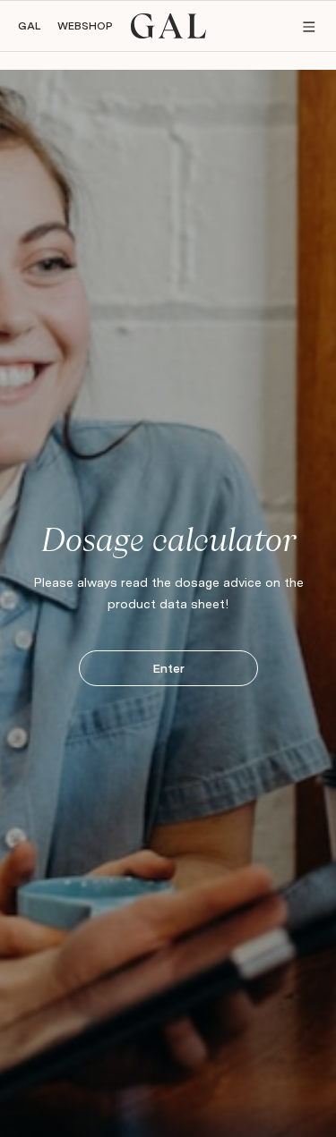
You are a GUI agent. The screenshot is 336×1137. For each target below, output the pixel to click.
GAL (29, 26)
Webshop (85, 26)
